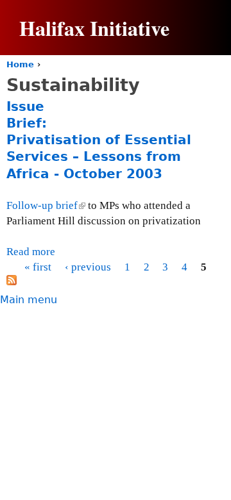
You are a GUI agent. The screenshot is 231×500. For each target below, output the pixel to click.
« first (37, 267)
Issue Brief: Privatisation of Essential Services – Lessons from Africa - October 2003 (98, 140)
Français (186, 97)
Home (20, 64)
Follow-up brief (44, 205)
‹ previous (88, 267)
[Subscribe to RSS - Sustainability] (11, 282)
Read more (30, 252)
